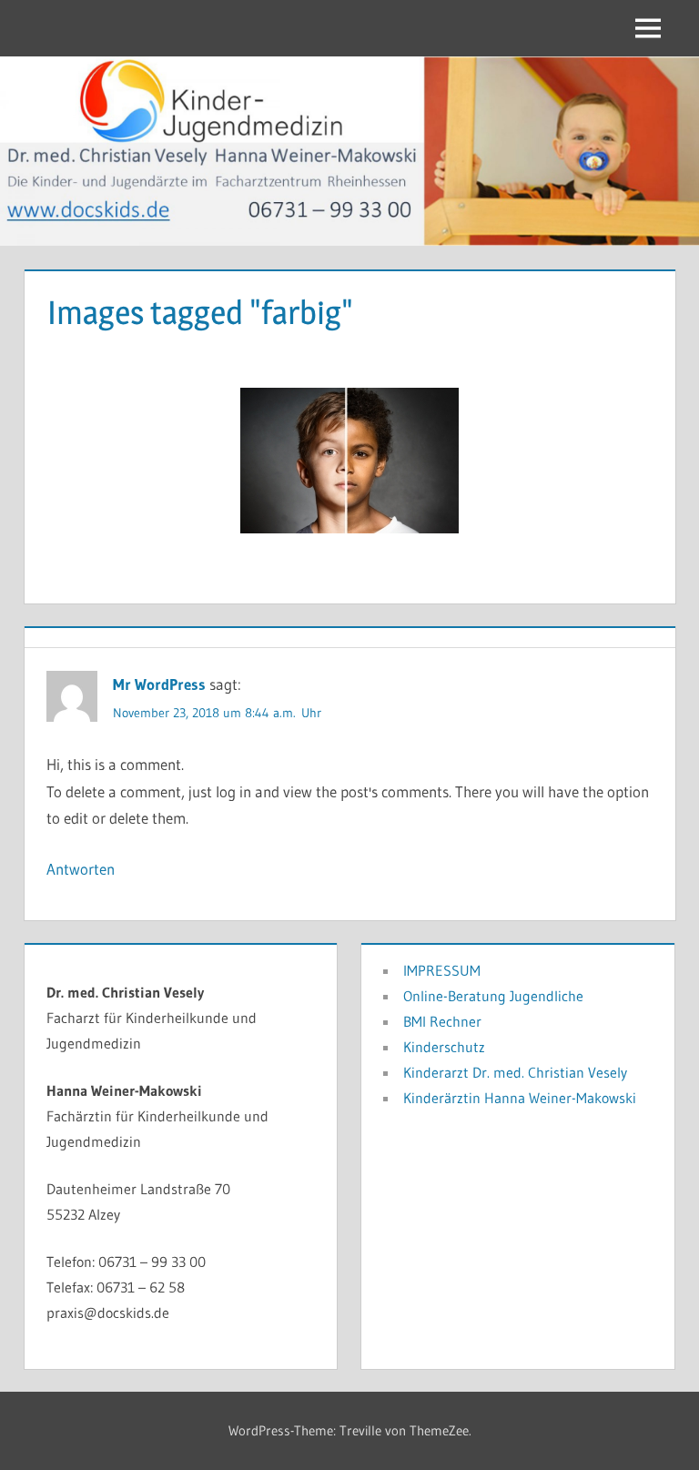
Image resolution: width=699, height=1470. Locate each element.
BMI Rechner (442, 1021)
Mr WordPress (159, 684)
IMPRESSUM (442, 970)
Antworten (80, 868)
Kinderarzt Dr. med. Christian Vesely (515, 1072)
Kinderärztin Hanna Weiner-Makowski (519, 1098)
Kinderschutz (444, 1047)
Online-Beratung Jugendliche (493, 996)
